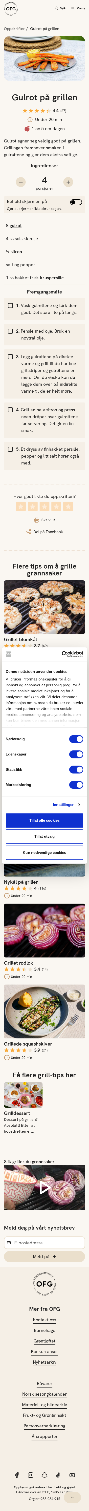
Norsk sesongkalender (44, 1394)
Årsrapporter (45, 1436)
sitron (16, 251)
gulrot (16, 225)
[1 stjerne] (21, 506)
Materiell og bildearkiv (44, 1404)
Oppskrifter (14, 28)
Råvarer (44, 1383)
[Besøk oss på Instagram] (31, 1475)
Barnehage (44, 1330)
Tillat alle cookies (44, 820)
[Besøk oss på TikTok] (58, 1475)
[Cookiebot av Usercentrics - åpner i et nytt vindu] (62, 654)
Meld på (41, 1256)
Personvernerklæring (44, 1426)
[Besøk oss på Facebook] (17, 1475)
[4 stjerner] (56, 506)
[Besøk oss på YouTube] (72, 1475)
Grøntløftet (44, 1341)
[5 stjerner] (68, 506)
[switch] (76, 754)
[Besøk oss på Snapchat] (44, 1475)
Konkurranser (44, 1351)
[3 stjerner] (44, 506)
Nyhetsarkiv (44, 1362)
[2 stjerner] (33, 506)
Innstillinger (63, 804)
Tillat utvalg (44, 836)
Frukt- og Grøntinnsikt (44, 1415)
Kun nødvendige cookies (44, 852)
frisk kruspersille (47, 277)
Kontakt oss (44, 1320)
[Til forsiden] (11, 9)
